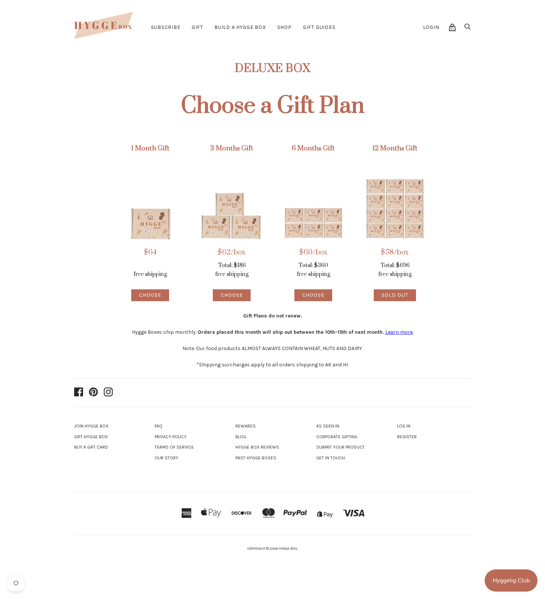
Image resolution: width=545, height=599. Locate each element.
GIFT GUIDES (319, 27)
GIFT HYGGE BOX (91, 436)
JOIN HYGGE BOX (91, 426)
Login (431, 27)
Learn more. (399, 332)
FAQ (158, 426)
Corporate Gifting (336, 436)
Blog (240, 436)
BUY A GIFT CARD (91, 447)
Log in (403, 426)
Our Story (166, 457)
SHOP (284, 27)
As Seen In (327, 426)
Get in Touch (330, 457)
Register (407, 436)
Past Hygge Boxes (255, 457)
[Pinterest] (93, 392)
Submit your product (340, 447)
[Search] (467, 29)
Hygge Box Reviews (257, 447)
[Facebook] (78, 392)
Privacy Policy (170, 436)
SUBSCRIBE (166, 27)
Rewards (245, 426)
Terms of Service (174, 447)
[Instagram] (108, 392)
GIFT (197, 27)
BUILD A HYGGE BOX (240, 27)
